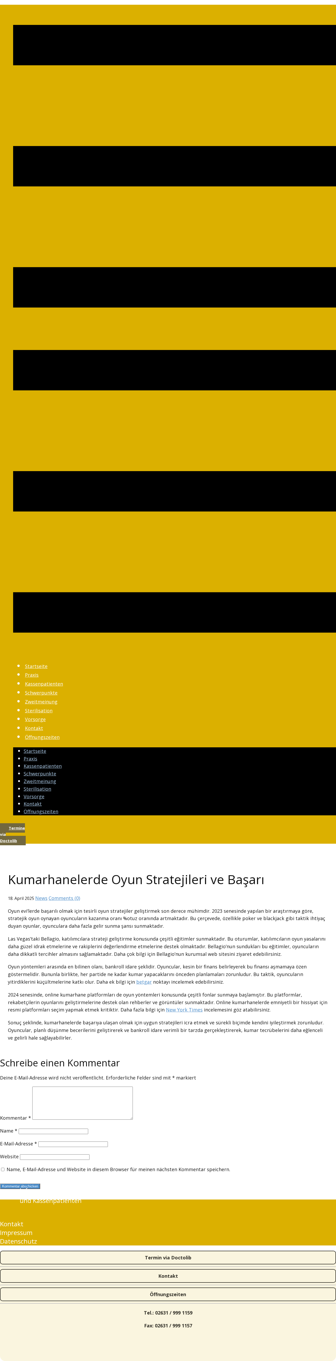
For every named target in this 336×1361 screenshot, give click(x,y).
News (41, 898)
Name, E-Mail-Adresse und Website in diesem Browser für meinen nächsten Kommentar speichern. (118, 1169)
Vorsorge (35, 719)
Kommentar (15, 1118)
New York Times (184, 1010)
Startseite (36, 666)
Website (9, 1156)
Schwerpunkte (41, 693)
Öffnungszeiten (42, 737)
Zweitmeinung (41, 701)
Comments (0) (64, 898)
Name (8, 1131)
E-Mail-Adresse (18, 1143)
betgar (144, 982)
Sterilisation (38, 710)
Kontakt (34, 728)
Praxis (32, 675)
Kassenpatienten (44, 684)
